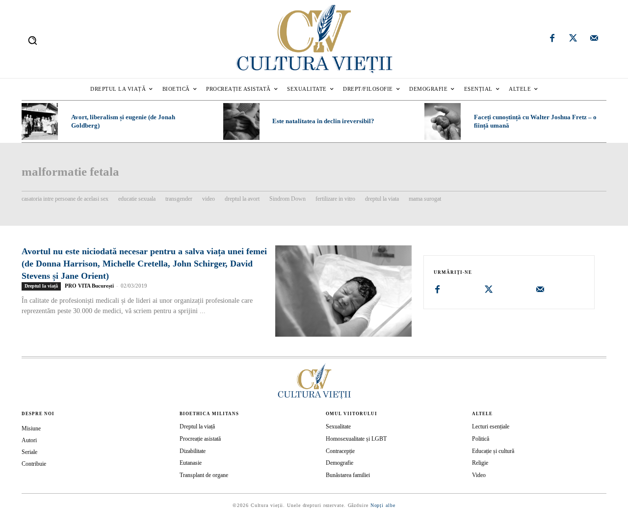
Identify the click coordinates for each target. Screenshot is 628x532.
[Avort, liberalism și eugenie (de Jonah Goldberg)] (40, 121)
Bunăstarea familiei (348, 475)
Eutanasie (191, 462)
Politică (480, 438)
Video (479, 475)
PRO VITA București (89, 286)
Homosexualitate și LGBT (356, 438)
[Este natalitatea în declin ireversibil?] (241, 121)
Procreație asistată (200, 438)
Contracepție (340, 451)
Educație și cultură (493, 451)
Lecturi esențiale (490, 426)
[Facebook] (552, 39)
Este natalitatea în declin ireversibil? (323, 121)
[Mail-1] (594, 39)
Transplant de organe (204, 475)
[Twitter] (573, 39)
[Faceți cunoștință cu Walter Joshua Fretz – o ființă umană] (442, 121)
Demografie (339, 462)
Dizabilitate (193, 451)
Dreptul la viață (41, 286)
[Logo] (313, 39)
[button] (32, 40)
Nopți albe (382, 505)
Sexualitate (338, 426)
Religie (480, 462)
